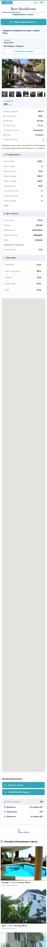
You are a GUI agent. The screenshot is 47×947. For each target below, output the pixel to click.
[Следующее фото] (41, 73)
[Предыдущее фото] (5, 73)
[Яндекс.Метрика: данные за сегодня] (23, 831)
